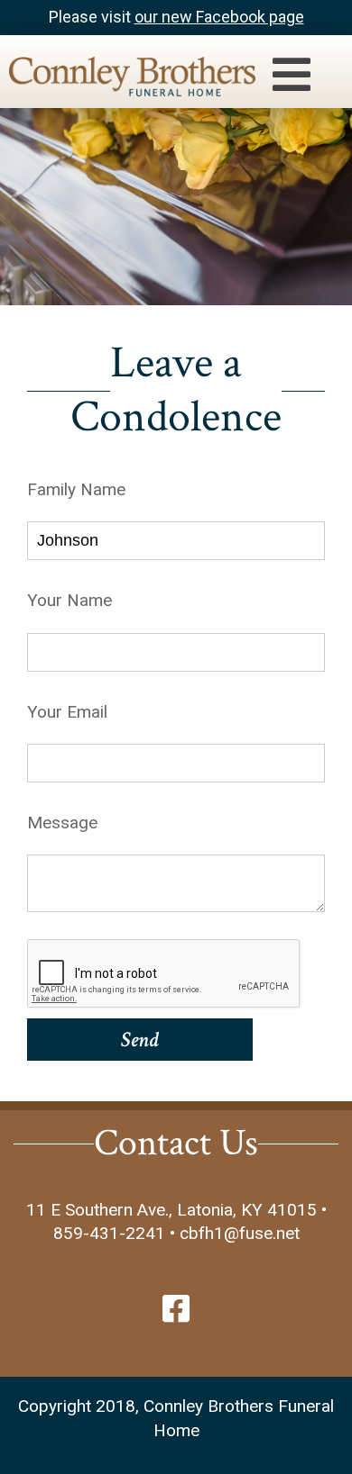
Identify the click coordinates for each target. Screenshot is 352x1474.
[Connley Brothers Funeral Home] (123, 80)
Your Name (69, 600)
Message (62, 822)
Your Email (67, 711)
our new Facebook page (219, 16)
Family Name (76, 489)
